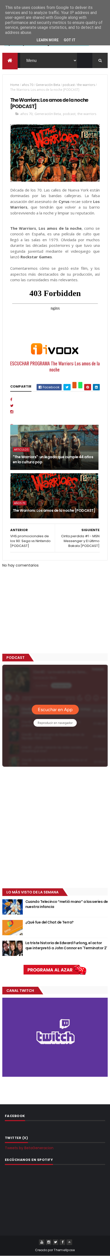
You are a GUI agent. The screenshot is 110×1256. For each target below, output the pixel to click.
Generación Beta (48, 85)
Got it (69, 40)
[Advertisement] (55, 828)
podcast (69, 85)
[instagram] (48, 1242)
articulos (21, 449)
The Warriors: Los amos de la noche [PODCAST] (54, 510)
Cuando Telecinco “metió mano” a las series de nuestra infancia (66, 904)
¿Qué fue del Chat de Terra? (49, 922)
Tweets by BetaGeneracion (29, 1147)
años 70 (27, 85)
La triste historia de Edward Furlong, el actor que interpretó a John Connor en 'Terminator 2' (66, 945)
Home (14, 85)
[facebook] (62, 1242)
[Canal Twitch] (55, 1075)
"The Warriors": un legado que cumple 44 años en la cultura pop (53, 459)
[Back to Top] (69, 1242)
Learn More (48, 40)
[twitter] (55, 1242)
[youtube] (42, 1242)
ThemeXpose (64, 1250)
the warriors (86, 85)
